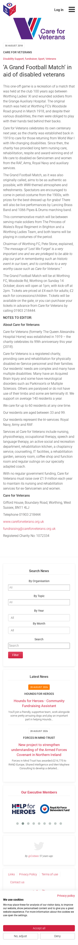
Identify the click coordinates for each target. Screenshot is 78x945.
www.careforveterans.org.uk (23, 522)
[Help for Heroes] (23, 808)
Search (39, 639)
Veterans (51, 58)
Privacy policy (66, 895)
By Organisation (39, 581)
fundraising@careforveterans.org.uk (29, 529)
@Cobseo (33, 856)
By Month (39, 623)
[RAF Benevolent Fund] (54, 808)
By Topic (39, 596)
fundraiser (31, 58)
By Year (39, 611)
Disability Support (13, 58)
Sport (41, 58)
